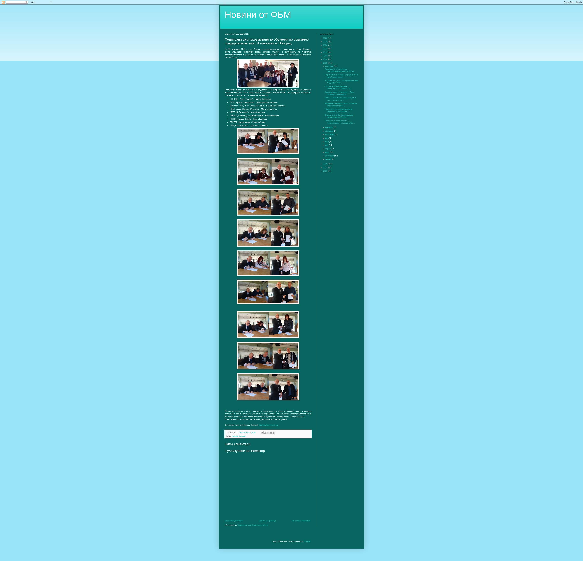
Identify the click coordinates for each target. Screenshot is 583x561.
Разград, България (239, 436)
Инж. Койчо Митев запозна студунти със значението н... (340, 99)
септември (330, 134)
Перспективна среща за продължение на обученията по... (341, 76)
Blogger (307, 541)
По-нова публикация (234, 521)
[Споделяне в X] (267, 432)
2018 (325, 164)
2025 (325, 42)
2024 (325, 45)
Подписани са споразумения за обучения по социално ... (338, 110)
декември (329, 66)
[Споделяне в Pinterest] (273, 432)
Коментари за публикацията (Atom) (253, 525)
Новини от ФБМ (258, 15)
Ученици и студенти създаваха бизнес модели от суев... (341, 82)
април (328, 149)
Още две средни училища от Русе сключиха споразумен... (339, 93)
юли (327, 138)
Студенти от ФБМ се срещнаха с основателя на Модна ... (339, 116)
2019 (325, 63)
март (327, 152)
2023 (325, 49)
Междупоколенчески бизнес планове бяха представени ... (341, 105)
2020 (325, 59)
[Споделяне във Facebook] (270, 432)
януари (328, 159)
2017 (325, 167)
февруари (329, 156)
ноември (329, 127)
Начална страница (267, 521)
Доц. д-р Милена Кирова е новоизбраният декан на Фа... (339, 87)
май (327, 145)
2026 (325, 38)
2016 (325, 171)
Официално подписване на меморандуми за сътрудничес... (340, 122)
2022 (325, 52)
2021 (325, 56)
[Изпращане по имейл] (262, 432)
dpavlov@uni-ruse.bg (268, 425)
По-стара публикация (301, 521)
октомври (329, 131)
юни (327, 142)
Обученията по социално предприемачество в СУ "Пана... (340, 70)
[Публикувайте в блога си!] (264, 432)
